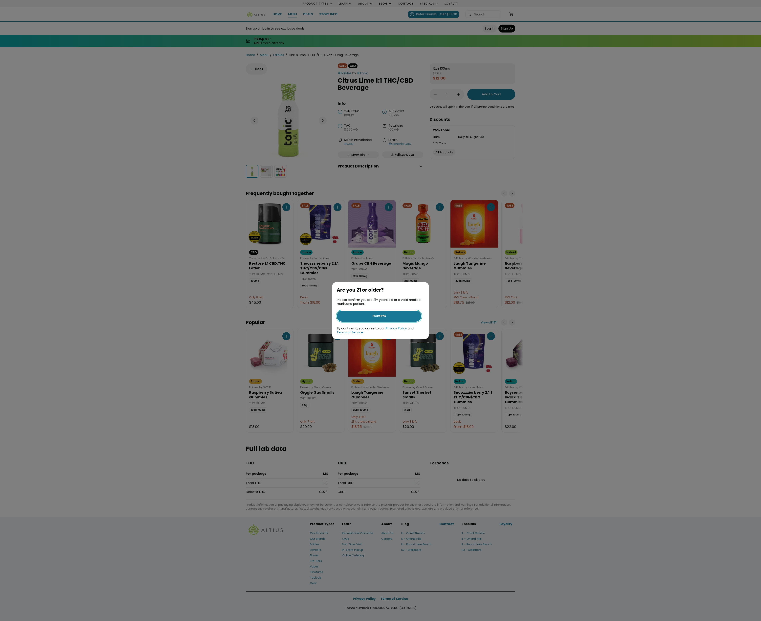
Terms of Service (350, 332)
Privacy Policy (396, 328)
